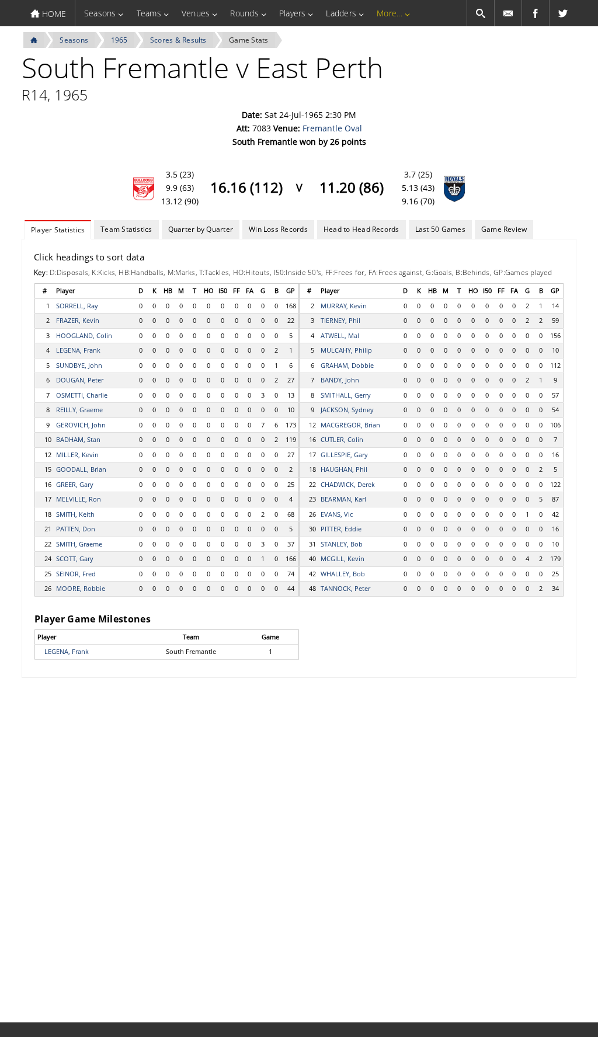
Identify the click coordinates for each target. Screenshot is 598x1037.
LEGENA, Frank (78, 350)
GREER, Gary (74, 484)
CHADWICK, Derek (348, 484)
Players (292, 13)
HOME (53, 13)
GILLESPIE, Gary (344, 454)
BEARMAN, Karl (343, 499)
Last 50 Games (440, 229)
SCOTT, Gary (74, 558)
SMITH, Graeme (79, 544)
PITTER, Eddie (341, 528)
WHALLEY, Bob (343, 573)
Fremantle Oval (332, 128)
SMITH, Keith (75, 514)
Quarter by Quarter (200, 229)
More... (389, 13)
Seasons (100, 13)
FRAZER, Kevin (77, 320)
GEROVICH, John (81, 424)
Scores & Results (178, 40)
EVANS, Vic (337, 514)
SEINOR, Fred (76, 573)
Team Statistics (126, 229)
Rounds (244, 13)
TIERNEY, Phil (340, 320)
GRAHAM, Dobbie (347, 365)
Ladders (341, 13)
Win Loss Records (278, 229)
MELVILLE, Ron (78, 499)
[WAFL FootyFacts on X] (563, 13)
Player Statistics (58, 230)
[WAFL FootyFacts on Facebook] (535, 13)
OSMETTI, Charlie (81, 395)
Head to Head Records (361, 229)
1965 (119, 40)
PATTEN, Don (75, 528)
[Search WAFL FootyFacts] (480, 13)
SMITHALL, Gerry (346, 395)
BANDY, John (340, 379)
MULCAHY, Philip (346, 350)
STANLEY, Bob (342, 544)
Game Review (504, 229)
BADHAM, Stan (78, 439)
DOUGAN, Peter (79, 379)
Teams (149, 13)
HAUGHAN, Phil (344, 469)
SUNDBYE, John (79, 365)
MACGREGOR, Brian (350, 424)
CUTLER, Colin (342, 439)
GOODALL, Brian (81, 469)
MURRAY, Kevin (344, 305)
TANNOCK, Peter (345, 588)
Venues (196, 13)
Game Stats (248, 40)
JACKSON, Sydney (347, 409)
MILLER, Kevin (77, 454)
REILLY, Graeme (79, 409)
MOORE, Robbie (80, 588)
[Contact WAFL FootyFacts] (508, 13)
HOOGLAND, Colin (84, 335)
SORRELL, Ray (77, 305)
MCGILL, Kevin (342, 558)
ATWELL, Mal (340, 335)
